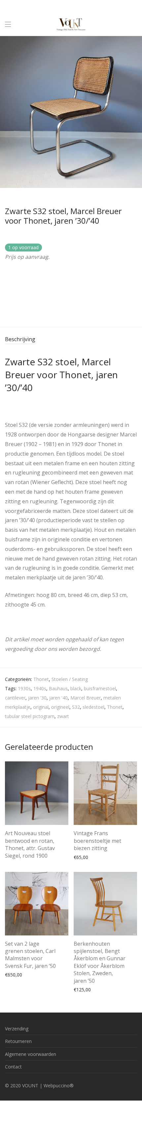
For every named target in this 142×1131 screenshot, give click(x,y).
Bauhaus (58, 688)
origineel (60, 707)
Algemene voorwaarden (30, 1054)
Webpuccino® (59, 1085)
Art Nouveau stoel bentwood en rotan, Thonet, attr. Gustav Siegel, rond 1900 (30, 844)
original (41, 707)
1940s (39, 688)
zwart (63, 716)
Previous (6, 112)
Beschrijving (20, 339)
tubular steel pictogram (29, 716)
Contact (13, 1066)
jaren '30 (37, 698)
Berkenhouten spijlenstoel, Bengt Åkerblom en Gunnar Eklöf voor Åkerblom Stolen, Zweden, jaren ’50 (99, 962)
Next (135, 112)
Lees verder (14, 854)
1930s (24, 688)
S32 (76, 707)
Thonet (41, 679)
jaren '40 (58, 698)
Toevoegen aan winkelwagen (101, 857)
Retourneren (18, 1041)
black (75, 688)
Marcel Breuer (85, 698)
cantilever (15, 698)
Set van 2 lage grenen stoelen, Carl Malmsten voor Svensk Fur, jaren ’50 (30, 955)
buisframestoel (100, 688)
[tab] (71, 339)
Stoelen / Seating (70, 679)
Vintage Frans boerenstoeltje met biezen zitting (97, 841)
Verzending (16, 1028)
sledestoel (93, 707)
